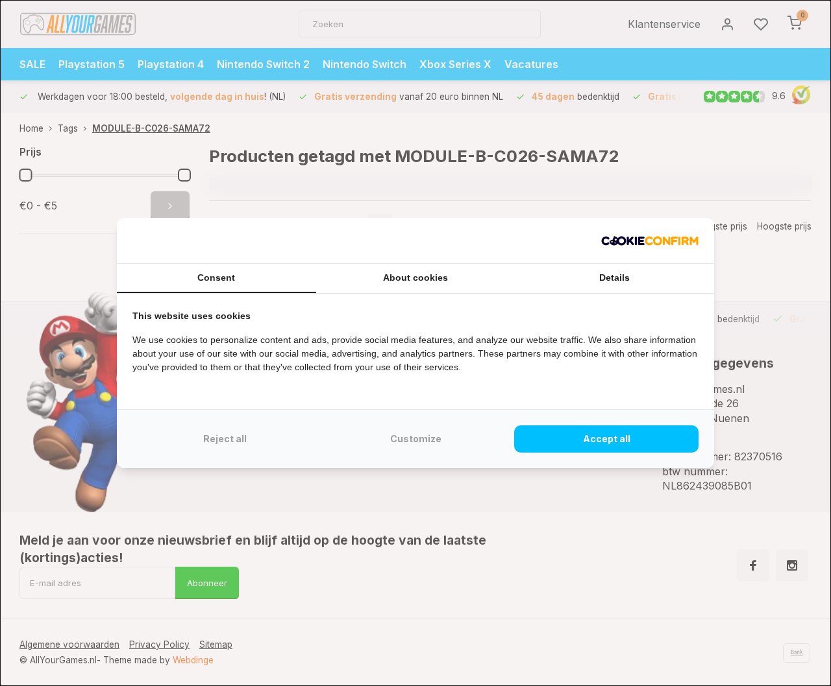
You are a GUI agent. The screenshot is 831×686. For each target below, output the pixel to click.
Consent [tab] (216, 277)
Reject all (225, 438)
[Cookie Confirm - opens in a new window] (650, 240)
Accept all (606, 438)
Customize (415, 438)
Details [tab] (614, 277)
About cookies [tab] (415, 277)
